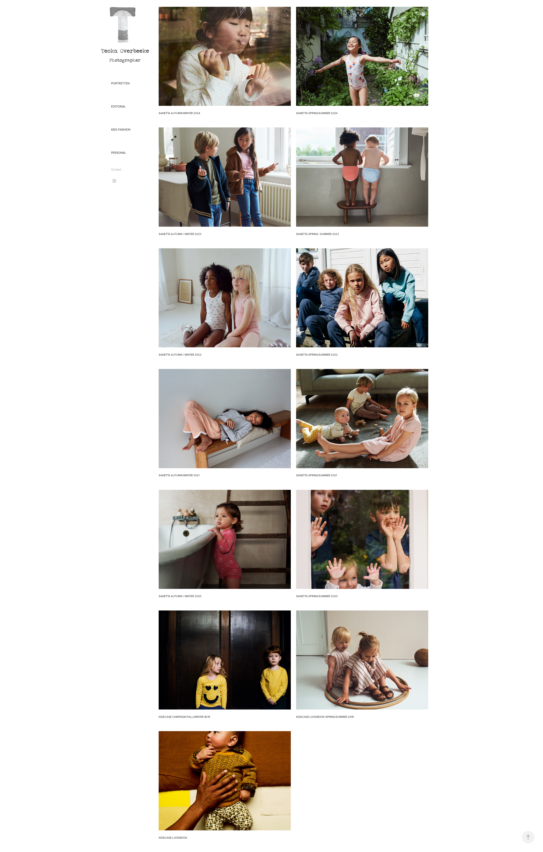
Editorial (118, 106)
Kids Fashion (120, 129)
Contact (116, 169)
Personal (118, 153)
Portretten (120, 83)
